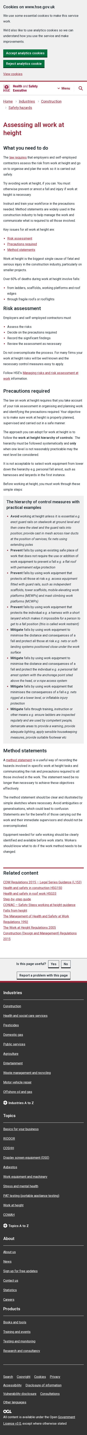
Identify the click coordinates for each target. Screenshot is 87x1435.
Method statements (21, 250)
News (7, 1261)
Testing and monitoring (19, 1341)
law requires (18, 157)
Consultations (50, 1394)
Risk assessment (19, 238)
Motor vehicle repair (17, 1082)
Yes (53, 964)
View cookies (12, 74)
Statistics (10, 1290)
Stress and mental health (20, 1186)
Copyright (23, 1377)
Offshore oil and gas (17, 1092)
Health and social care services (25, 1016)
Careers (8, 1300)
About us (9, 1252)
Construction (51, 101)
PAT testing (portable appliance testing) (31, 1196)
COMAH (9, 1215)
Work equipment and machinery (25, 1177)
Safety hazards (20, 108)
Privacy (55, 1377)
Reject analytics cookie (24, 64)
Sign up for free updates (20, 1271)
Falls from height (15, 911)
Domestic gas (13, 1035)
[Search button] (80, 88)
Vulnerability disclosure (19, 1394)
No (66, 964)
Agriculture (10, 1054)
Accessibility (12, 1385)
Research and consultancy (21, 1351)
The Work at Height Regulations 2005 (29, 928)
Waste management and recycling (27, 1073)
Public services (14, 1044)
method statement (19, 760)
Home (8, 101)
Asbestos (10, 1167)
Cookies (40, 1377)
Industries (27, 101)
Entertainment (13, 1063)
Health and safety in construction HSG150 (32, 888)
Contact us (10, 1281)
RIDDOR (9, 1139)
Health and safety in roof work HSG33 (29, 894)
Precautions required (22, 244)
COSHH (8, 1148)
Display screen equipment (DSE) (26, 1158)
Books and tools (14, 1322)
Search (8, 1377)
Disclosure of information (43, 1385)
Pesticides (11, 1025)
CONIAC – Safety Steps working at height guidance (39, 905)
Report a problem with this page (43, 975)
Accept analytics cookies (25, 53)
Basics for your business (21, 1129)
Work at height (13, 1205)
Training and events (17, 1332)
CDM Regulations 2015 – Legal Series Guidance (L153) (42, 882)
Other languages (14, 1402)
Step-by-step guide (17, 899)
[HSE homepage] (20, 88)
